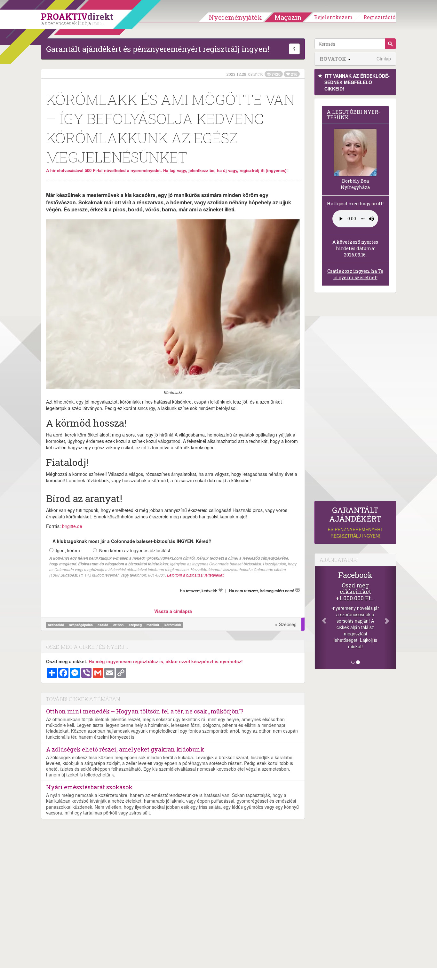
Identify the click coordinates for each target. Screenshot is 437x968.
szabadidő (56, 624)
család (103, 624)
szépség (136, 624)
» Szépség (286, 624)
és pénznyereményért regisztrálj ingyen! (355, 522)
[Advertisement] (355, 398)
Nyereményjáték (235, 17)
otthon (118, 624)
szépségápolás (81, 624)
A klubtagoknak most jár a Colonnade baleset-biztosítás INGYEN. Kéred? (131, 541)
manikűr (153, 624)
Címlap (384, 58)
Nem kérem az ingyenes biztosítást (134, 550)
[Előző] (321, 617)
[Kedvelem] (220, 590)
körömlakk (172, 624)
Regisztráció (379, 17)
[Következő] (390, 617)
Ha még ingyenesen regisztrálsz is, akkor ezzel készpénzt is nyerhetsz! (166, 661)
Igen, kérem (68, 550)
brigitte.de (72, 526)
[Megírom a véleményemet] (297, 590)
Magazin (288, 17)
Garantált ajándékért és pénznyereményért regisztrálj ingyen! (157, 49)
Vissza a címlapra (173, 611)
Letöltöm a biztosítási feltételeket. (195, 575)
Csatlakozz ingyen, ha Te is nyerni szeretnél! (355, 274)
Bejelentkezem (333, 17)
